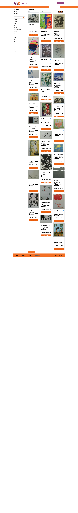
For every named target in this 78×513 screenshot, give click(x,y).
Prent (15, 45)
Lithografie (16, 41)
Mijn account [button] (16, 9)
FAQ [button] (30, 7)
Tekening (15, 47)
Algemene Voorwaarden (23, 255)
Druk (15, 23)
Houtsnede (16, 37)
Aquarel (15, 21)
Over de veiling (19, 7)
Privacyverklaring (31, 255)
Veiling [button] (15, 15)
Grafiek (15, 33)
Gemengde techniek (17, 29)
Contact (37, 7)
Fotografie (16, 27)
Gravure (15, 35)
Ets (14, 25)
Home (15, 7)
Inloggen (15, 11)
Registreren (16, 13)
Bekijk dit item (33, 34)
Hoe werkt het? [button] (25, 7)
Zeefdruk (15, 51)
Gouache (15, 31)
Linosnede (15, 39)
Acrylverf (15, 19)
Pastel (15, 43)
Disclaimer (16, 255)
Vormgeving (16, 49)
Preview (33, 7)
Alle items (19, 17)
